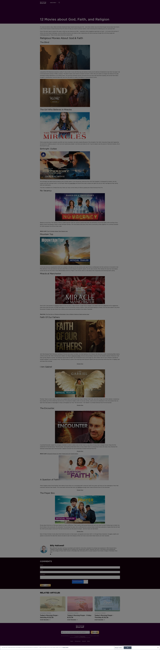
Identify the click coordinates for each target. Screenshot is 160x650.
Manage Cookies (118, 647)
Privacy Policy (65, 647)
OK (127, 647)
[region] (80, 648)
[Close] (158, 647)
